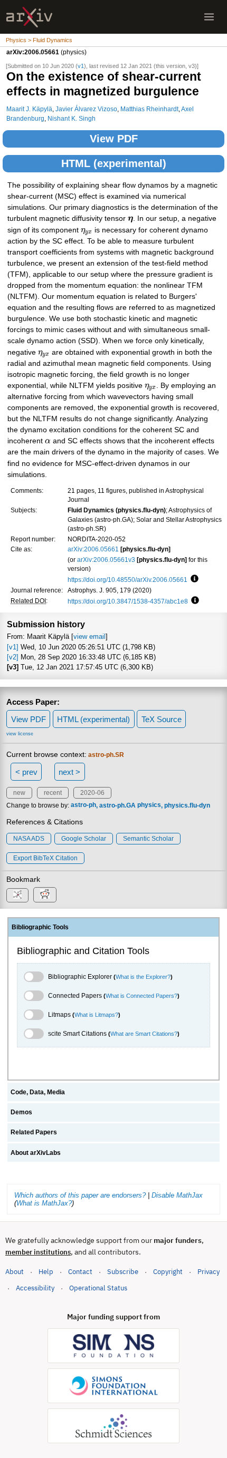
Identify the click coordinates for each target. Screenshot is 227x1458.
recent (53, 792)
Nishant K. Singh (72, 118)
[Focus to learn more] (192, 579)
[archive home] (29, 17)
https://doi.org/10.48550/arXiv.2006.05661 (127, 579)
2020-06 (92, 792)
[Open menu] (209, 16)
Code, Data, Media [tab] (38, 1092)
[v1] (12, 647)
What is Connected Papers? (141, 996)
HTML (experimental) (113, 163)
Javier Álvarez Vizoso (86, 108)
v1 (81, 66)
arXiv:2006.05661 (93, 549)
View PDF (114, 138)
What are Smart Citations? (143, 1034)
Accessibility (35, 1288)
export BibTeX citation (45, 858)
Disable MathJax (177, 1195)
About (14, 1271)
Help (46, 1271)
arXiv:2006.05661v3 (106, 559)
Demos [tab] (21, 1112)
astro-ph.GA (117, 805)
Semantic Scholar (148, 838)
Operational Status (98, 1287)
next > (69, 771)
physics (149, 805)
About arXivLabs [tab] (36, 1153)
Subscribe (122, 1271)
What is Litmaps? (96, 1015)
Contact (80, 1271)
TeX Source (161, 719)
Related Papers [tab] (34, 1132)
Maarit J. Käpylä (29, 108)
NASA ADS (28, 838)
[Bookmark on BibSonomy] (17, 895)
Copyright (168, 1271)
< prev (26, 771)
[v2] (12, 657)
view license (19, 733)
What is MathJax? (44, 1203)
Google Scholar (83, 838)
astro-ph (83, 805)
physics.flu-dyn (187, 805)
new (19, 792)
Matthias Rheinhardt (149, 108)
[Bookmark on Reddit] (44, 894)
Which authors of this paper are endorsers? (80, 1195)
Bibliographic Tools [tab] (40, 927)
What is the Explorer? (143, 977)
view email (89, 636)
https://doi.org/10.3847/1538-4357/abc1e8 (128, 601)
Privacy (208, 1271)
